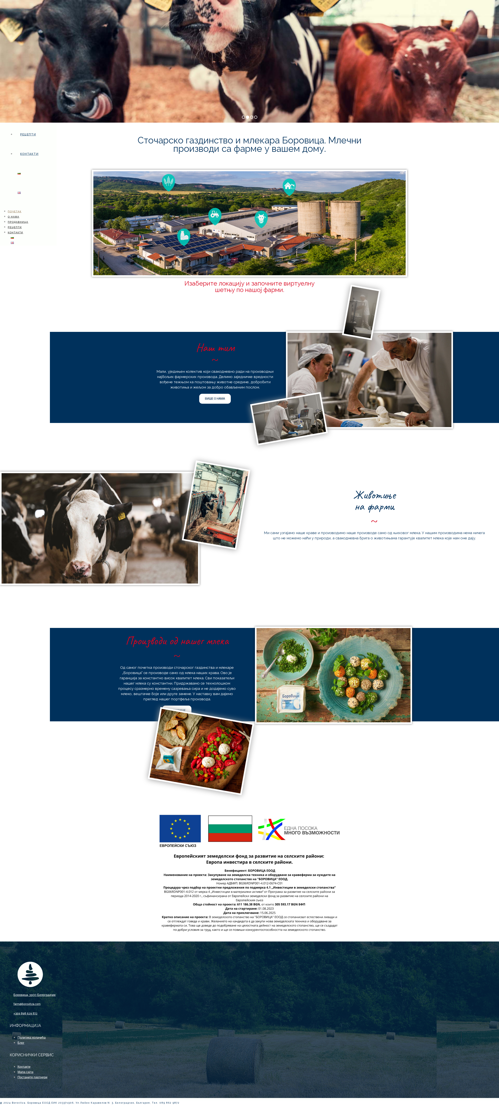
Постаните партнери (32, 1077)
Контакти (24, 1067)
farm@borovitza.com (27, 1004)
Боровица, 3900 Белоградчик (34, 995)
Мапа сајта (25, 1072)
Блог (21, 1043)
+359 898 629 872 (25, 1013)
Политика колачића (32, 1037)
